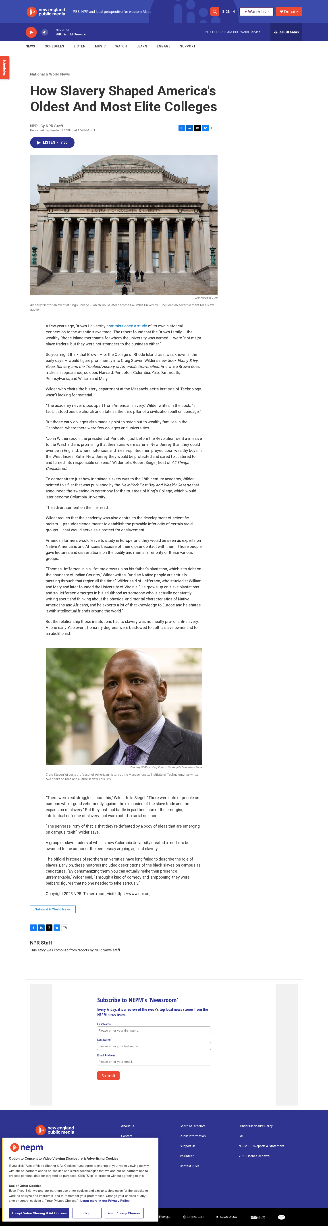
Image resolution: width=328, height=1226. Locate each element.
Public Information (193, 1136)
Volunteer (187, 1156)
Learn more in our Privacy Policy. (105, 1200)
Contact (126, 1136)
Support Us (187, 1146)
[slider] (51, 32)
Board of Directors (193, 1126)
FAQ (242, 1136)
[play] (31, 32)
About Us (127, 1126)
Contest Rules (189, 1166)
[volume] (44, 32)
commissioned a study (127, 326)
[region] (80, 1180)
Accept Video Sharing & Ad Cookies (39, 1213)
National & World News (50, 74)
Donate (291, 11)
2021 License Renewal (254, 1156)
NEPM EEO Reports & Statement (261, 1146)
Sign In (228, 11)
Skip (86, 1213)
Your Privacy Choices (124, 1213)
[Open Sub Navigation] (38, 46)
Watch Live (258, 11)
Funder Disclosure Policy (256, 1126)
